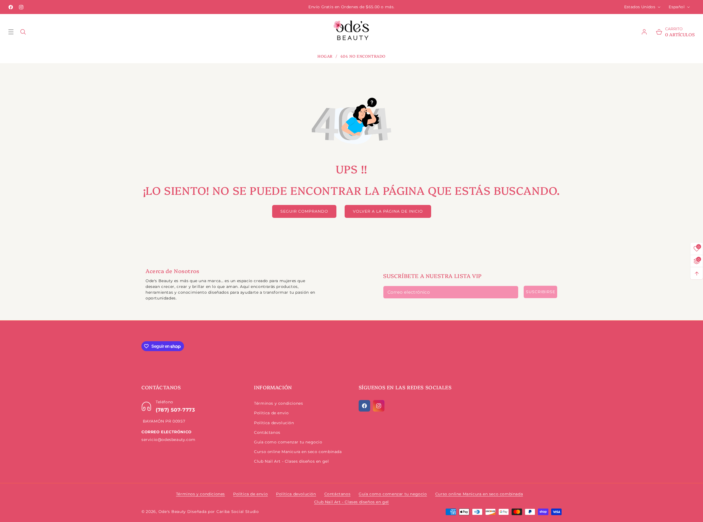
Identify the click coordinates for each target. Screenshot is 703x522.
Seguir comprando (304, 211)
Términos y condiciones (278, 403)
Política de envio (271, 412)
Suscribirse (540, 291)
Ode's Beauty (172, 511)
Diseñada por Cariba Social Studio (223, 511)
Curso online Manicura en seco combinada (298, 451)
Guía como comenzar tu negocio (288, 442)
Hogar (325, 56)
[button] (14, 32)
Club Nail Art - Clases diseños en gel (291, 461)
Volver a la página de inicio (388, 211)
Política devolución (274, 422)
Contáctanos (267, 432)
